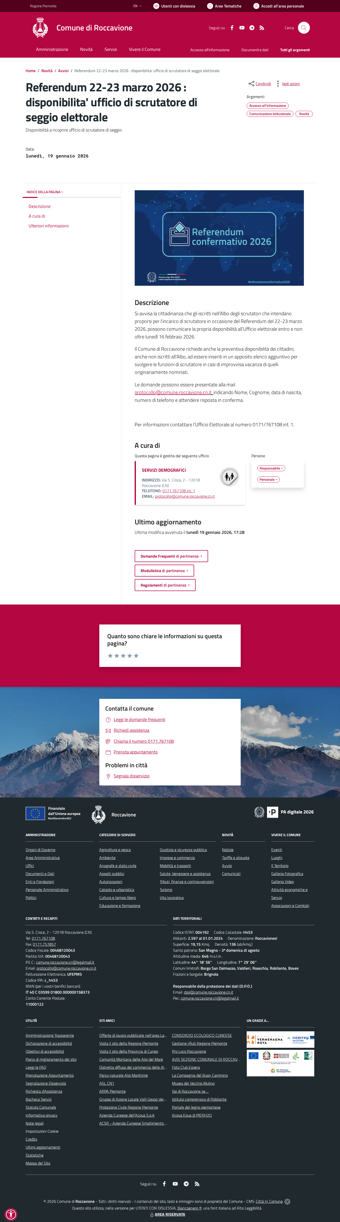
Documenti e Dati (40, 874)
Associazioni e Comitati (290, 906)
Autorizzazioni (110, 882)
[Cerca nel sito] (304, 28)
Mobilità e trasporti (175, 866)
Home (31, 71)
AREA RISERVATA (170, 1214)
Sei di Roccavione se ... (190, 1091)
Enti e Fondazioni (40, 882)
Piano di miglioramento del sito (51, 1059)
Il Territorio (279, 866)
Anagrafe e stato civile (117, 866)
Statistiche (35, 1155)
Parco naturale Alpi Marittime (123, 1075)
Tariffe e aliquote (235, 858)
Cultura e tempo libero (117, 898)
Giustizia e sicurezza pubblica (183, 850)
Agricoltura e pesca (115, 850)
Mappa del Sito (38, 1163)
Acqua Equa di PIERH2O (192, 1115)
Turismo (166, 890)
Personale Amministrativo (47, 890)
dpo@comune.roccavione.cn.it (208, 992)
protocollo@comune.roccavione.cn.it (173, 392)
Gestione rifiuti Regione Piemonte (199, 1043)
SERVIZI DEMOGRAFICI (164, 470)
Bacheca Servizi (39, 1099)
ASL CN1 (106, 1083)
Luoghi (276, 858)
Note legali (35, 1123)
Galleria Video (282, 882)
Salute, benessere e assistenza (185, 874)
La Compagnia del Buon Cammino (200, 1075)
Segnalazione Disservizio (46, 1083)
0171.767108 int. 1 (179, 491)
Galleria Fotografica (287, 874)
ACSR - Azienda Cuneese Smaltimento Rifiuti (136, 1123)
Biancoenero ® (189, 1208)
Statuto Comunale (41, 1107)
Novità (47, 71)
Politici (31, 898)
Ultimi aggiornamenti (43, 1147)
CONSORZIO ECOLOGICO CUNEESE (202, 1035)
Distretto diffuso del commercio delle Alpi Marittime (141, 1067)
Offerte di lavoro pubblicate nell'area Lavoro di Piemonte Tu (148, 1035)
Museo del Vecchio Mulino (193, 1083)
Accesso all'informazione (209, 50)
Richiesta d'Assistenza (44, 1091)
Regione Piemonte (43, 5)
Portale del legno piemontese (196, 1107)
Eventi (276, 850)
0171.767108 (43, 938)
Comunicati (231, 874)
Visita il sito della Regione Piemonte (128, 1043)
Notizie (227, 850)
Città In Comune (269, 1201)
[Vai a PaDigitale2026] (284, 811)
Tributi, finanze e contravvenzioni (187, 882)
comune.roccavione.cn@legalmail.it (65, 962)
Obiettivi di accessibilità (45, 1051)
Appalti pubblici (111, 874)
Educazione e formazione (119, 906)
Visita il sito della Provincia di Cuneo (128, 1051)
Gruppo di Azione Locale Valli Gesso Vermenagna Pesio (144, 1099)
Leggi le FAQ (36, 1067)
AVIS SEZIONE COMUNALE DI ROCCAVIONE (209, 1059)
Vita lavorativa (172, 898)
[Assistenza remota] (287, 1201)
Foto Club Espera (186, 1067)
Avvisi (63, 71)
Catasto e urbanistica (116, 890)
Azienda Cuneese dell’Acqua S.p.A (127, 1115)
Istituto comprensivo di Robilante (199, 1099)
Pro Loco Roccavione (189, 1051)
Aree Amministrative (43, 858)
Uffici (30, 866)
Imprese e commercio (177, 858)
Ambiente (107, 858)
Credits (31, 1139)
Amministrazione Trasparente (50, 1035)
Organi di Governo (40, 850)
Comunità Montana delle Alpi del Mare (131, 1059)
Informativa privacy (41, 1115)
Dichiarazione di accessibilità (49, 1043)
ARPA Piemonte (112, 1091)
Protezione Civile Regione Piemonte (128, 1107)
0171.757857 (44, 944)
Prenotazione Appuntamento (50, 1075)
